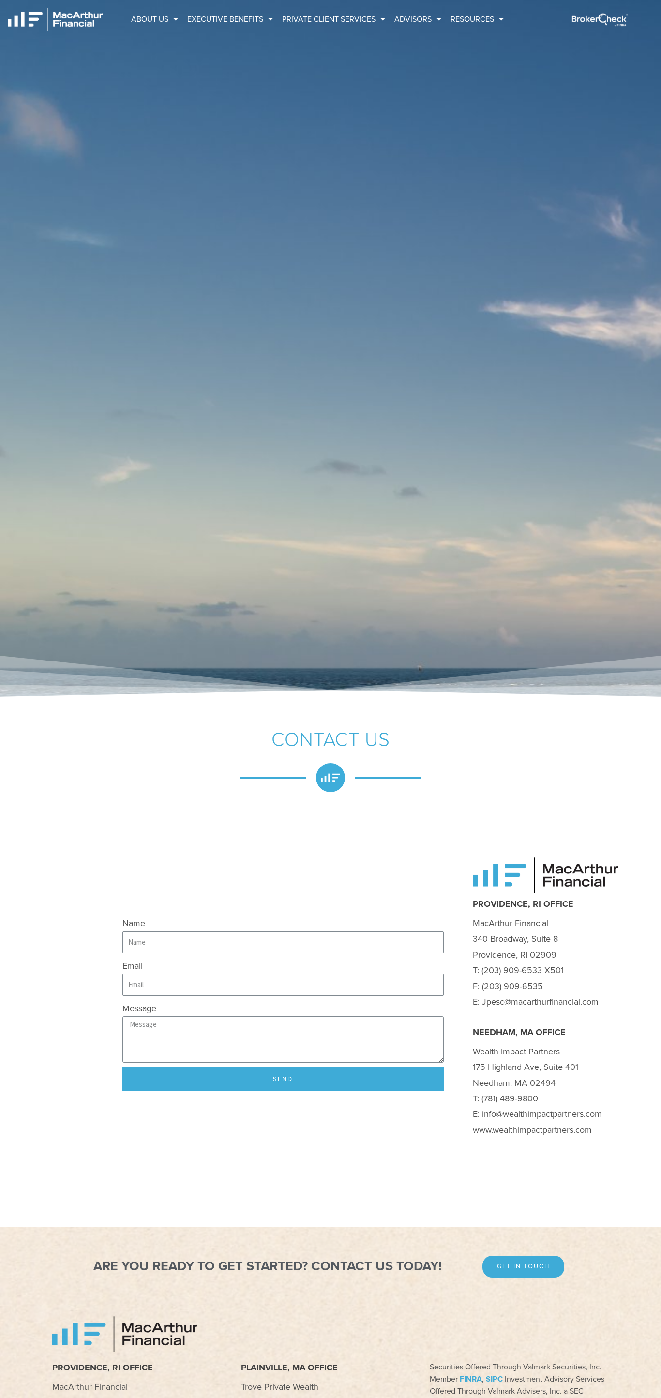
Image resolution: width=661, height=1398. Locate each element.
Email (132, 966)
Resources (472, 19)
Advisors (413, 19)
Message (139, 1008)
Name (133, 923)
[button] (523, 1267)
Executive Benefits (225, 19)
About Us (149, 19)
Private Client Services (329, 19)
